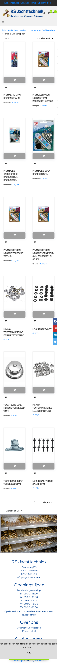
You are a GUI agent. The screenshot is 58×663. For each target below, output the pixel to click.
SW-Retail (39, 660)
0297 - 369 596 (29, 574)
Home (33, 2)
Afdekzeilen (49, 30)
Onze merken (44, 2)
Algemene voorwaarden (29, 627)
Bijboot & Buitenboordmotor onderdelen (21, 30)
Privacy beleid (29, 631)
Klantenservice (11, 2)
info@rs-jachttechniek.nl (29, 577)
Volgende (47, 502)
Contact (24, 2)
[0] (49, 13)
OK (29, 652)
